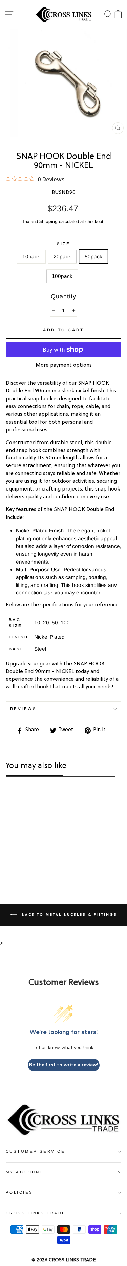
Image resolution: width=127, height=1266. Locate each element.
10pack (31, 256)
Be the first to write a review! (63, 1064)
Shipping (48, 221)
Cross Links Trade (36, 1213)
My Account (24, 1172)
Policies (19, 1192)
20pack (62, 256)
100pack (62, 276)
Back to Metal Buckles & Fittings (68, 914)
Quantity (63, 296)
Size (63, 244)
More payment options (64, 365)
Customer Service (35, 1151)
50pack (93, 256)
